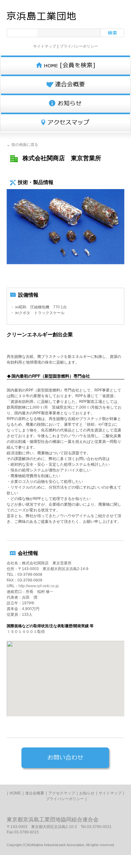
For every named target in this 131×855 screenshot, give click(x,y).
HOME (15, 793)
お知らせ (86, 793)
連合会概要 (34, 793)
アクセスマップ (61, 793)
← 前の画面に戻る (22, 144)
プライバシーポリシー (79, 46)
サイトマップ (44, 46)
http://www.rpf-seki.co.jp (38, 586)
